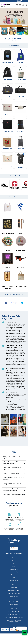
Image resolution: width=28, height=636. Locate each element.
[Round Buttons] (20, 241)
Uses (14, 577)
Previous (2, 31)
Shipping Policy (14, 596)
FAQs (14, 563)
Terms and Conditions (14, 593)
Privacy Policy (14, 587)
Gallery (14, 560)
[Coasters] (7, 241)
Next (26, 31)
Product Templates (14, 601)
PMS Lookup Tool (14, 569)
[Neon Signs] (7, 258)
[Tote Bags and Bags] (20, 275)
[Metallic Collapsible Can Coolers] (7, 275)
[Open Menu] (26, 5)
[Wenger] (15, 184)
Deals (14, 566)
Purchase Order (14, 599)
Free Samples (14, 604)
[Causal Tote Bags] (7, 206)
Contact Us (14, 575)
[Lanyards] (20, 206)
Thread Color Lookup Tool (14, 572)
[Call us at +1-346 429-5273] (23, 5)
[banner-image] (14, 8)
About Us (14, 558)
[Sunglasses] (20, 258)
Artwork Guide (14, 580)
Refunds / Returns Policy (14, 590)
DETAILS (23, 1)
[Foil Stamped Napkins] (7, 224)
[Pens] (20, 224)
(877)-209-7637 (16, 612)
